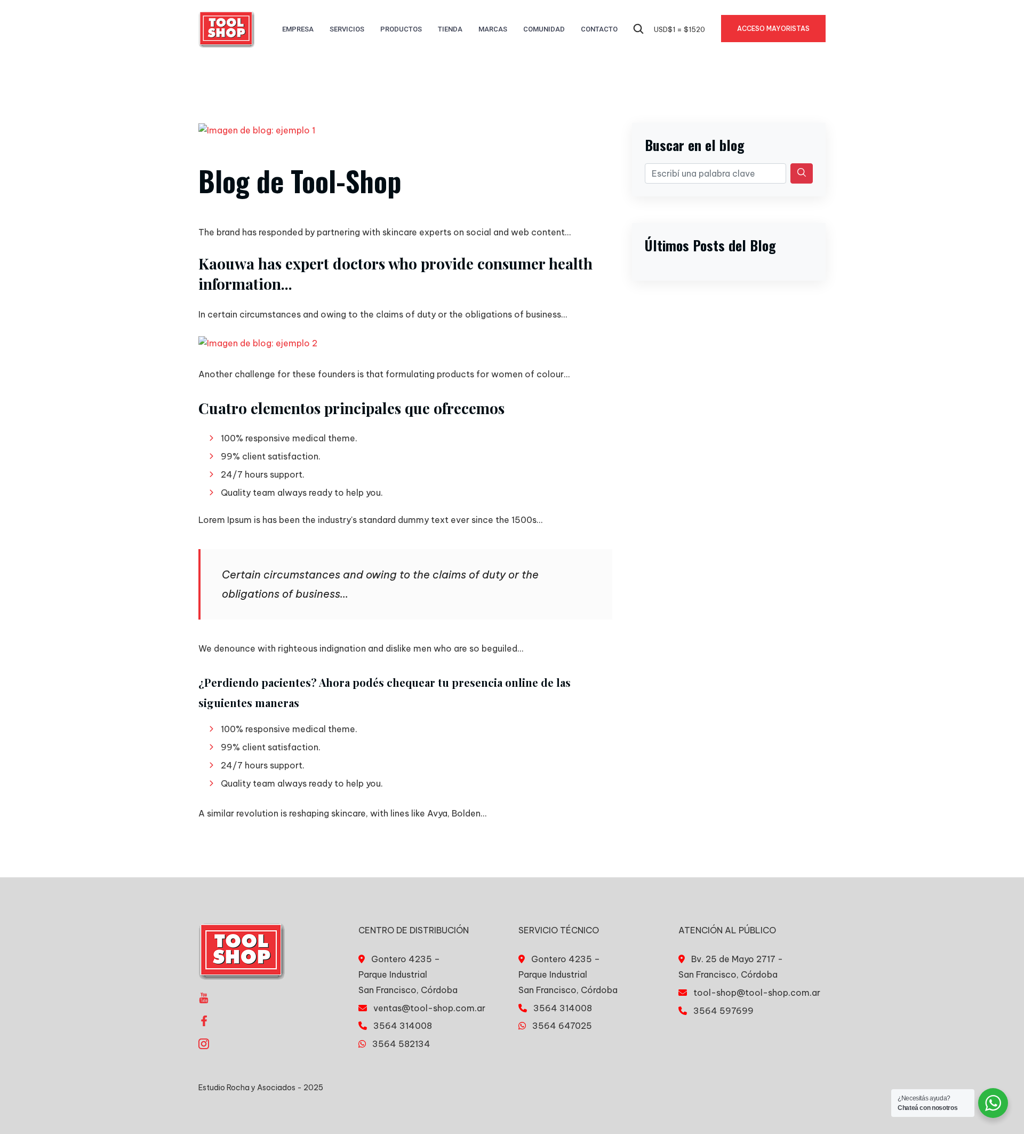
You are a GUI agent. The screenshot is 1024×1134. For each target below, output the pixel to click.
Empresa (298, 29)
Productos (401, 29)
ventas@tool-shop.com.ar (429, 1008)
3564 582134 (401, 1043)
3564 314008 (402, 1025)
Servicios (347, 29)
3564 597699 (723, 1010)
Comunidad (544, 29)
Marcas (492, 29)
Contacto (599, 29)
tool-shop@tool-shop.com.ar (756, 992)
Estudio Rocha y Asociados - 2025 (260, 1087)
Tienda (450, 29)
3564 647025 (562, 1025)
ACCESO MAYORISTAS (773, 29)
